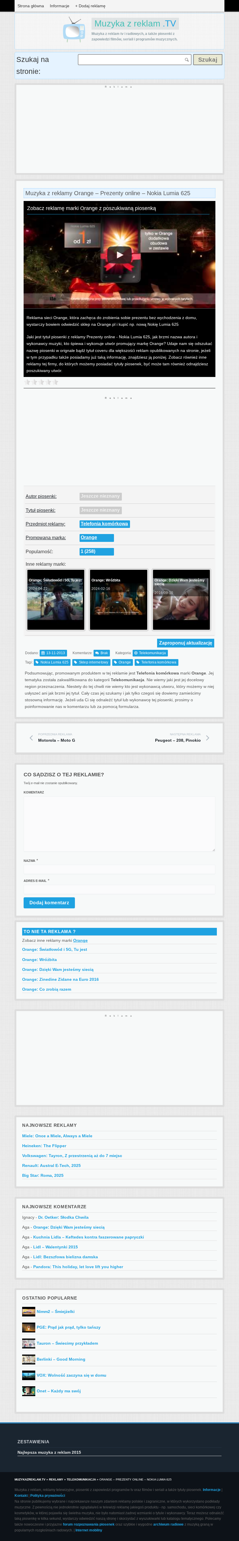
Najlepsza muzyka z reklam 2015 (49, 1452)
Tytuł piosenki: (40, 510)
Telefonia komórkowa (104, 523)
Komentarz (34, 792)
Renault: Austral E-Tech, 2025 (51, 1165)
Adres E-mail (35, 880)
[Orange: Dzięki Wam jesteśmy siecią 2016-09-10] (180, 627)
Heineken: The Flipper (44, 1145)
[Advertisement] (119, 129)
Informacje (59, 5)
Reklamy (56, 1479)
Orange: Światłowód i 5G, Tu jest (54, 949)
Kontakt (21, 1496)
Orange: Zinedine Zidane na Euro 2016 (60, 979)
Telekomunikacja (152, 653)
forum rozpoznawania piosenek (89, 1524)
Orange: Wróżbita (39, 959)
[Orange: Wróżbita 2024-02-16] (117, 627)
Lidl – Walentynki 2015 (55, 1247)
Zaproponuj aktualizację (185, 642)
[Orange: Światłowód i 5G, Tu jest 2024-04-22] (55, 627)
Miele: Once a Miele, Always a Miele (57, 1135)
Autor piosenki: (41, 496)
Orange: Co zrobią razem (46, 989)
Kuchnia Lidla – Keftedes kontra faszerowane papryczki (88, 1237)
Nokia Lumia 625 (55, 662)
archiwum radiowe (168, 1524)
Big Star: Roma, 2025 (43, 1175)
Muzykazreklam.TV (30, 1479)
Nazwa (29, 860)
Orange (89, 537)
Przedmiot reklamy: (45, 524)
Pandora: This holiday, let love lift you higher (78, 1266)
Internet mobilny (88, 1530)
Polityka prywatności (47, 1496)
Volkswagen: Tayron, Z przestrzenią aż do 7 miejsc (72, 1155)
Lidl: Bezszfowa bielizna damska (65, 1256)
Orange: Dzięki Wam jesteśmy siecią (58, 969)
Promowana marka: (46, 537)
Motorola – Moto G (56, 738)
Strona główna (30, 5)
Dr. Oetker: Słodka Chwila (63, 1217)
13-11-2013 (55, 653)
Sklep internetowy (93, 662)
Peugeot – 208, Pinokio (178, 738)
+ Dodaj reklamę (90, 5)
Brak (104, 653)
